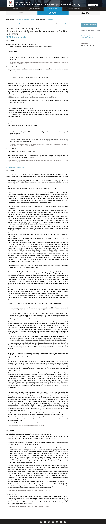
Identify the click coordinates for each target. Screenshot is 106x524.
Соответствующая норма (89, 24)
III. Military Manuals (87, 36)
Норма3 (63, 24)
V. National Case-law (87, 37)
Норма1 (17, 24)
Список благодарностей (85, 2)
